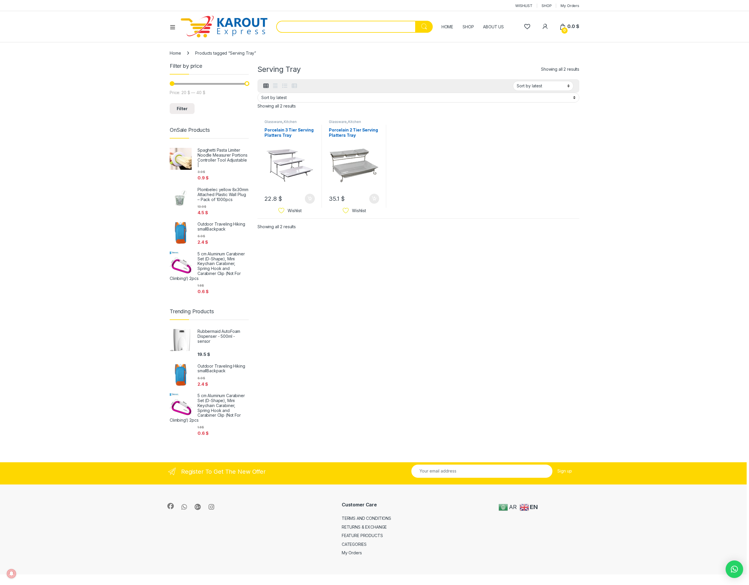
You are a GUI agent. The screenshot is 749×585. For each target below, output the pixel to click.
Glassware (273, 122)
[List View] (284, 86)
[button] (734, 569)
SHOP (547, 5)
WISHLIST (523, 5)
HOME (447, 26)
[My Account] (545, 26)
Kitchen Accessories (280, 124)
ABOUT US (493, 26)
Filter (182, 108)
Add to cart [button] (310, 199)
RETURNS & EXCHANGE (364, 527)
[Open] (175, 27)
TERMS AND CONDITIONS (366, 518)
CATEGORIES (354, 544)
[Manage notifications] (11, 573)
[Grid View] (266, 86)
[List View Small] (294, 86)
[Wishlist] (527, 26)
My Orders (570, 5)
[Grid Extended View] (275, 86)
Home (175, 53)
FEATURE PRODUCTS (362, 535)
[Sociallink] (170, 506)
